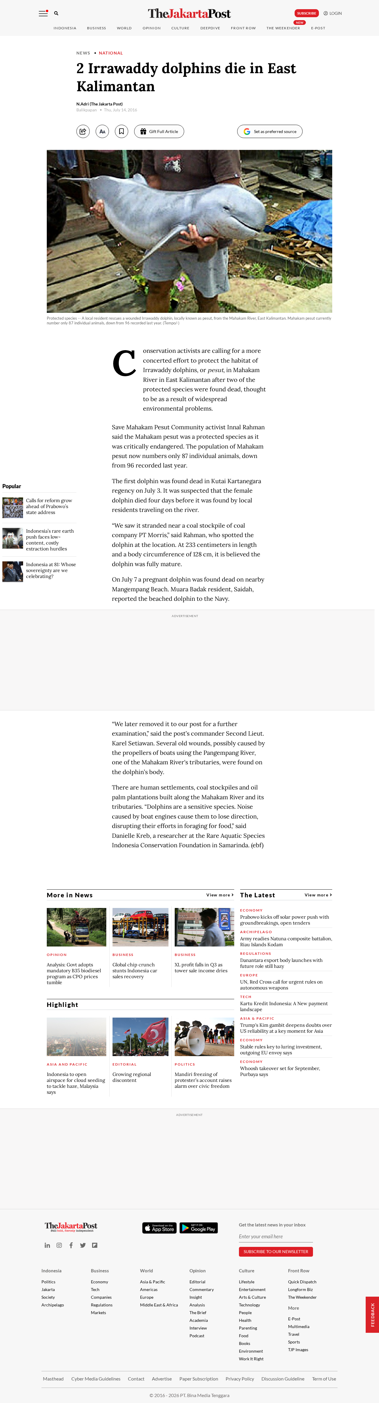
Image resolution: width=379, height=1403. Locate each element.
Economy (99, 1281)
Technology (249, 1304)
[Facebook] (71, 1245)
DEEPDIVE (210, 28)
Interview (198, 1327)
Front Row (243, 28)
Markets (98, 1312)
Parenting (248, 1327)
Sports (294, 1341)
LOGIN (335, 13)
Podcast (197, 1335)
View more (219, 894)
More (293, 1308)
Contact (136, 1378)
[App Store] (159, 1228)
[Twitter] (83, 1245)
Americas (149, 1289)
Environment (251, 1351)
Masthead (53, 1378)
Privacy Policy (240, 1378)
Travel (293, 1334)
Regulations (102, 1304)
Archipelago (52, 1304)
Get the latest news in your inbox (272, 1224)
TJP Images (298, 1349)
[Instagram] (59, 1245)
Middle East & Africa (159, 1304)
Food (243, 1335)
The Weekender (283, 28)
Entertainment (252, 1289)
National (111, 52)
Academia (199, 1320)
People (245, 1312)
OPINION (152, 28)
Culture (246, 1270)
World (124, 28)
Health (245, 1320)
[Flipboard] (95, 1245)
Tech (95, 1289)
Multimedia (298, 1326)
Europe (146, 1297)
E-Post (318, 28)
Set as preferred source (275, 131)
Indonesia (65, 28)
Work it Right (251, 1358)
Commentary (202, 1289)
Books (244, 1343)
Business (96, 28)
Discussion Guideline (282, 1378)
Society (48, 1297)
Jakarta (48, 1289)
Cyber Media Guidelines (96, 1378)
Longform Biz (300, 1289)
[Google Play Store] (198, 1228)
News (83, 52)
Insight (196, 1297)
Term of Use (324, 1378)
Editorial (197, 1281)
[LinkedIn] (47, 1245)
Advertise (162, 1378)
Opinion (198, 1270)
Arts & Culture (252, 1297)
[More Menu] (43, 14)
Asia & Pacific (152, 1281)
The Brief (198, 1312)
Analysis (197, 1304)
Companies (101, 1297)
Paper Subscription (198, 1378)
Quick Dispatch (302, 1281)
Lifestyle (246, 1281)
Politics (48, 1281)
